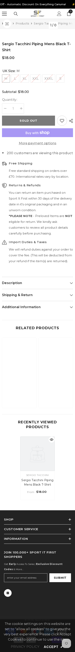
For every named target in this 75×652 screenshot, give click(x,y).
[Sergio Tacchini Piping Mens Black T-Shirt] (37, 454)
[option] (37, 468)
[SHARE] (70, 121)
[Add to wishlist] (62, 121)
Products (22, 23)
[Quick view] (52, 440)
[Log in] (59, 13)
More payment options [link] (37, 143)
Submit (60, 578)
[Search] (15, 13)
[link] (19, 392)
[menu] (4, 13)
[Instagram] (8, 593)
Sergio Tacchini (37, 475)
